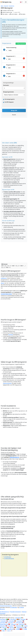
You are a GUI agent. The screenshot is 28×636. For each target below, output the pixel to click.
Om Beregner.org (4, 611)
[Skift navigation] (26, 2)
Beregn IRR (14, 110)
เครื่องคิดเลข (10, 629)
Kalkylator (18, 626)
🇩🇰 (21, 2)
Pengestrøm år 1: (10, 56)
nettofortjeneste (7, 383)
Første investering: (11, 47)
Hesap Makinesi (4, 624)
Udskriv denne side (7, 12)
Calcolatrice (18, 617)
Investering (11, 6)
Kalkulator (13, 624)
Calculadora (3, 619)
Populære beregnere (15, 611)
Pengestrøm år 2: (10, 65)
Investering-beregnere (6, 605)
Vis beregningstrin (10, 99)
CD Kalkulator (7, 557)
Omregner (2, 613)
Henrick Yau (10, 10)
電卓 (4, 630)
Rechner (12, 627)
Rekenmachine (20, 627)
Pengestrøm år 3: (10, 73)
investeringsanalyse (6, 294)
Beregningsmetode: (8, 92)
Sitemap (24, 611)
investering (4, 278)
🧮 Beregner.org (5, 2)
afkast (2, 283)
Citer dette (5, 14)
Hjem (2, 6)
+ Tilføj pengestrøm (20, 43)
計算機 (17, 629)
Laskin (25, 626)
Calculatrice (19, 622)
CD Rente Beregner (9, 558)
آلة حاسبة (2, 629)
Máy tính (5, 627)
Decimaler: (6, 85)
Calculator (23, 619)
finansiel (10, 334)
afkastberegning (14, 457)
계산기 (9, 630)
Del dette (22, 14)
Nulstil (14, 114)
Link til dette (14, 14)
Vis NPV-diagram (9, 102)
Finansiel (6, 6)
